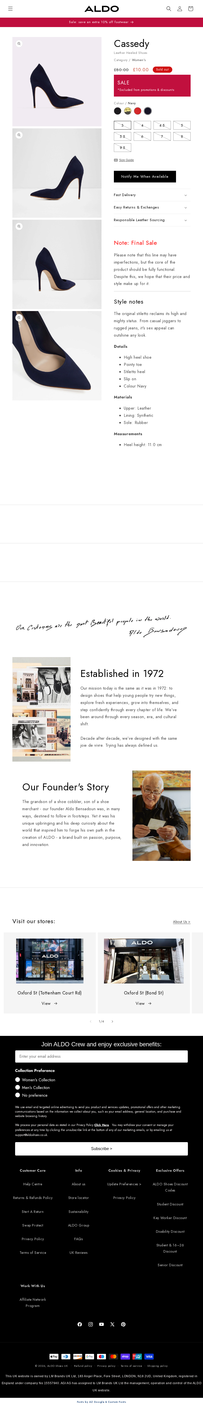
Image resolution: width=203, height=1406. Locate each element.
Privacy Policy (33, 1238)
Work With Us (33, 1285)
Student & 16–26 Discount (170, 1248)
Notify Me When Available (145, 176)
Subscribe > (101, 1149)
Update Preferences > (124, 1184)
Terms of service (131, 1366)
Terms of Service (33, 1252)
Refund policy (83, 1366)
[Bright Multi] (129, 113)
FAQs (78, 1238)
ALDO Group (78, 1225)
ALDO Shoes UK (57, 1366)
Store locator (78, 1197)
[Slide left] (90, 1021)
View (46, 1003)
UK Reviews (79, 1252)
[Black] (119, 113)
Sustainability (78, 1211)
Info (78, 1170)
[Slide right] (112, 1021)
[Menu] (10, 8)
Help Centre (32, 1184)
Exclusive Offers (170, 1170)
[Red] (139, 113)
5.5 (125, 137)
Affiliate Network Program (33, 1302)
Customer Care (33, 1170)
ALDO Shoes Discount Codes (170, 1187)
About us (78, 1184)
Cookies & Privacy (124, 1170)
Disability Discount (170, 1231)
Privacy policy (106, 1366)
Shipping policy (157, 1366)
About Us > (182, 921)
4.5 (165, 126)
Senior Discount (170, 1265)
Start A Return (33, 1211)
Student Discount (170, 1204)
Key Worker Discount (170, 1217)
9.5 (125, 148)
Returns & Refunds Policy (32, 1197)
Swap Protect (32, 1225)
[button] (168, 8)
